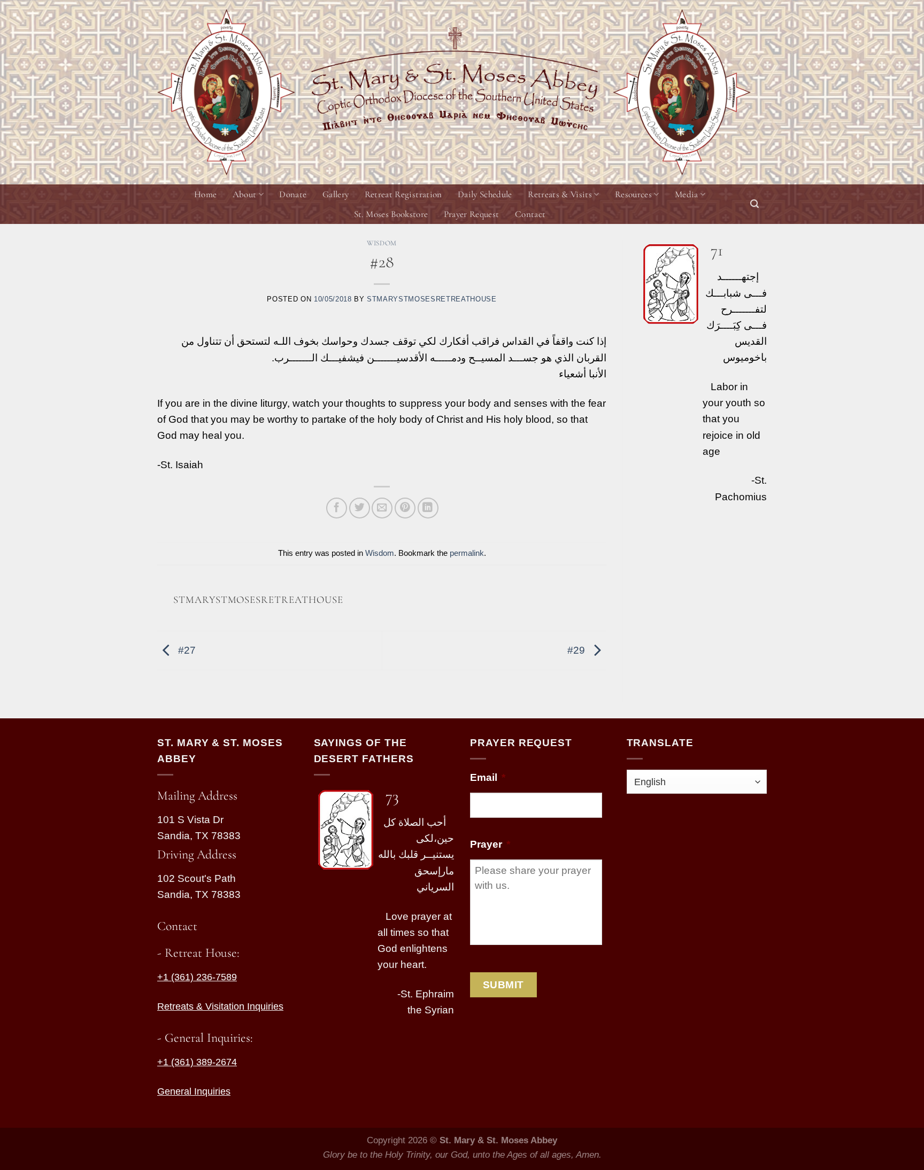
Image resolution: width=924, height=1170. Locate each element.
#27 (185, 649)
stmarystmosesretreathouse (432, 299)
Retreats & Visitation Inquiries (220, 1006)
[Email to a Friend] (382, 508)
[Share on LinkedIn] (428, 508)
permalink (467, 552)
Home (205, 194)
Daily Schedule (485, 194)
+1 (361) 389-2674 (197, 1062)
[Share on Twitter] (359, 508)
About (245, 194)
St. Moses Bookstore (391, 214)
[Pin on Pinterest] (405, 508)
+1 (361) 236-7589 (197, 977)
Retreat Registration (403, 194)
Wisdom (382, 243)
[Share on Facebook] (336, 508)
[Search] (754, 204)
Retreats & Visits (560, 194)
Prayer (490, 844)
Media (686, 194)
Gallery (335, 194)
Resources (633, 194)
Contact (530, 214)
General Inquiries (193, 1091)
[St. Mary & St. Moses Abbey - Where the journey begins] (226, 92)
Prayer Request (471, 214)
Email (487, 777)
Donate (292, 194)
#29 (577, 649)
